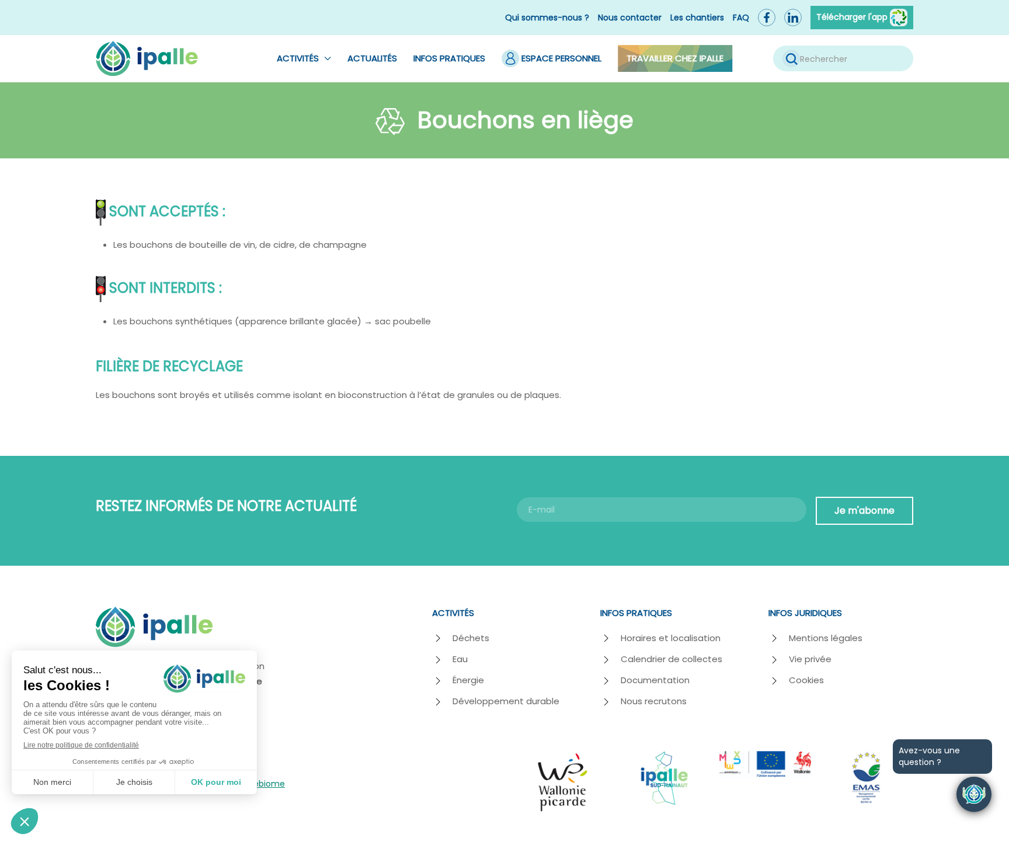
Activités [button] (298, 58)
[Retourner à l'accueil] (147, 58)
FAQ (741, 17)
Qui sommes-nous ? (547, 17)
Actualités (372, 58)
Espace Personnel (561, 58)
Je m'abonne (864, 510)
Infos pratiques (449, 58)
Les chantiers (697, 17)
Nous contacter (630, 17)
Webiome (265, 784)
